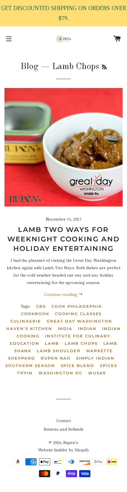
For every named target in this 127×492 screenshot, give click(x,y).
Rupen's (70, 442)
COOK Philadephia (76, 306)
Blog (29, 66)
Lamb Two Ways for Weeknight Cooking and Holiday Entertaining (63, 239)
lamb (52, 343)
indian (87, 328)
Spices (108, 365)
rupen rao (56, 358)
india (65, 328)
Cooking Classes (78, 313)
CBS (41, 306)
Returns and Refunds (64, 429)
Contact (63, 420)
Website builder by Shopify (63, 450)
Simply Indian (95, 358)
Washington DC (60, 373)
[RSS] (104, 67)
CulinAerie (25, 321)
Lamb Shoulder (58, 350)
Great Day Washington (79, 321)
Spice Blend (77, 365)
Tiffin (25, 373)
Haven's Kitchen (29, 328)
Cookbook (35, 313)
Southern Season (30, 365)
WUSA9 (97, 373)
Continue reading (61, 294)
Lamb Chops (81, 343)
